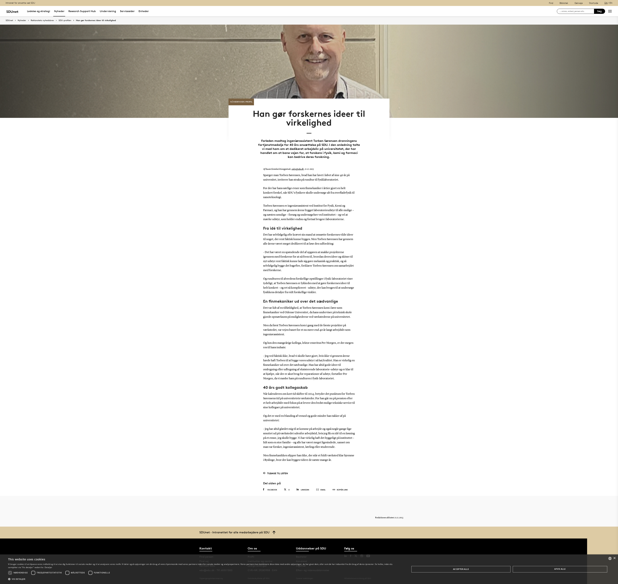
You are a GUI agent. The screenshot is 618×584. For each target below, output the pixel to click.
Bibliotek (564, 3)
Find (551, 3)
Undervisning (108, 11)
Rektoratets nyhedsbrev (42, 20)
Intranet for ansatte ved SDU (20, 2)
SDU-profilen (65, 20)
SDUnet (9, 20)
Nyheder (59, 11)
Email (323, 489)
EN (610, 2)
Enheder (144, 11)
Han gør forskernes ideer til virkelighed (96, 20)
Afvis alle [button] (560, 569)
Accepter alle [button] (461, 569)
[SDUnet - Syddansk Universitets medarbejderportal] (12, 11)
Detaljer (48, 567)
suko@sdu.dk (298, 169)
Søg (599, 11)
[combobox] (610, 558)
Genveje (579, 3)
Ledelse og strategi (38, 11)
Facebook (272, 489)
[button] (203, 579)
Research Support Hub (82, 11)
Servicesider (127, 11)
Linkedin (305, 489)
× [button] (614, 558)
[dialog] (309, 569)
